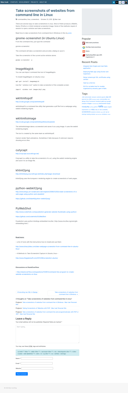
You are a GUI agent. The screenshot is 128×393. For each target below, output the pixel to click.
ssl (108, 112)
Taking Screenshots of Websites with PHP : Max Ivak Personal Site (44, 308)
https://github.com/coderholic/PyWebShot (31, 216)
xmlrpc (108, 114)
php (87, 107)
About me (43, 2)
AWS (90, 99)
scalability (105, 109)
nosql (84, 107)
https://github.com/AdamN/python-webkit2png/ (33, 199)
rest (90, 109)
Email (18, 363)
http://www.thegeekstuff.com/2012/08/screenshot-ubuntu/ (37, 258)
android (99, 97)
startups (84, 114)
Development (24, 2)
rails (100, 106)
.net (83, 97)
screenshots (35, 19)
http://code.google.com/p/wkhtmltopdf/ (30, 102)
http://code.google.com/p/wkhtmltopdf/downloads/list (35, 122)
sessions (93, 112)
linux (28, 19)
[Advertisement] (97, 21)
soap (102, 112)
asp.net (108, 97)
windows (104, 114)
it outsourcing (95, 103)
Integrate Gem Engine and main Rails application (95, 67)
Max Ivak (4, 2)
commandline (22, 19)
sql (106, 112)
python (96, 106)
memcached (102, 103)
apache (103, 97)
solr (104, 112)
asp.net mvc (85, 99)
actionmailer (88, 97)
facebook (98, 101)
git (106, 101)
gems (103, 101)
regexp (105, 106)
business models (96, 99)
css (109, 99)
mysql (108, 103)
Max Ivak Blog (13, 388)
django (84, 101)
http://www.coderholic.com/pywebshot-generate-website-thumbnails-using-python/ (46, 212)
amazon (94, 97)
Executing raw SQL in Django (28, 292)
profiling (91, 106)
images (89, 103)
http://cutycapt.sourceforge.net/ (27, 154)
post (69, 33)
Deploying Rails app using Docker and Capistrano (95, 73)
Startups (14, 2)
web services (99, 114)
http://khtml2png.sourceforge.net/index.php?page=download (38, 174)
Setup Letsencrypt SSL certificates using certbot (96, 78)
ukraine (93, 114)
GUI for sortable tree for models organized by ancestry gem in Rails (94, 87)
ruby (93, 109)
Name (18, 358)
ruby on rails (98, 109)
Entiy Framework (90, 101)
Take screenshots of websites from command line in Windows (66, 293)
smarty (98, 112)
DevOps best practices (93, 47)
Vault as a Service (89, 83)
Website (18, 368)
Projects (34, 2)
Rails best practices (92, 42)
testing (89, 114)
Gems (88, 51)
